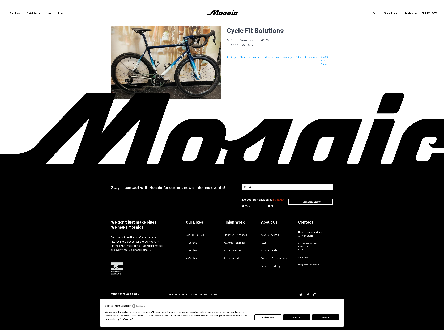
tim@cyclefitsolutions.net (244, 57)
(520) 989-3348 (324, 60)
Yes (247, 206)
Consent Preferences (274, 258)
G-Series (191, 250)
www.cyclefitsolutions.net (300, 57)
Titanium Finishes (235, 234)
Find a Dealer (391, 12)
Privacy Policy (199, 294)
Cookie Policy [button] (198, 316)
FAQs (263, 242)
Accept (325, 317)
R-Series (191, 242)
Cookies (215, 294)
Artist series (232, 250)
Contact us (410, 12)
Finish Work (33, 12)
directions (272, 57)
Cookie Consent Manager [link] (117, 306)
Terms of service (178, 294)
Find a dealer (270, 250)
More (49, 12)
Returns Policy (270, 266)
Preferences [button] (126, 319)
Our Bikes (15, 12)
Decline (296, 317)
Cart (375, 12)
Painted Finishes (234, 242)
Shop (60, 12)
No (272, 206)
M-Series (191, 258)
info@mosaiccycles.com (308, 264)
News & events (270, 234)
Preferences (268, 317)
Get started (231, 258)
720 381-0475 (429, 12)
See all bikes (195, 234)
